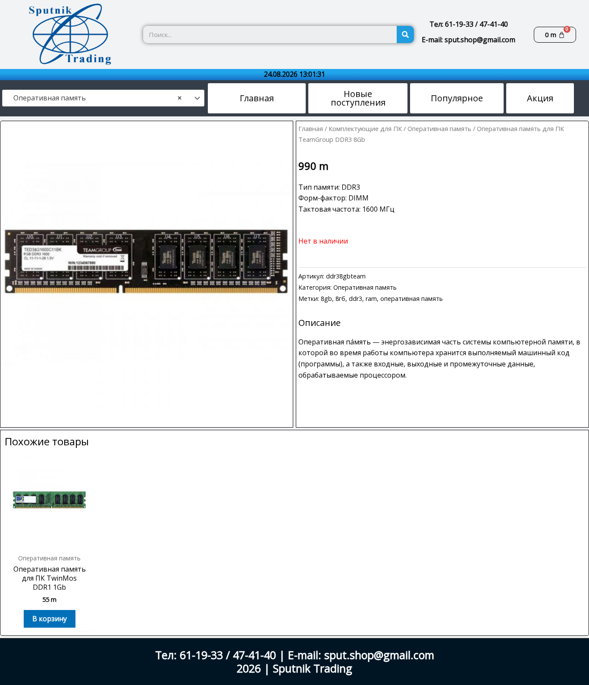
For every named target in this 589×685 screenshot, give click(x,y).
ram (371, 298)
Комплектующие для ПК (365, 128)
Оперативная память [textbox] (95, 98)
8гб (340, 298)
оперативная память (411, 298)
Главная (310, 128)
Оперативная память (439, 128)
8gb (326, 298)
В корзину (49, 618)
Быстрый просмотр (49, 540)
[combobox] (103, 98)
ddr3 (355, 298)
